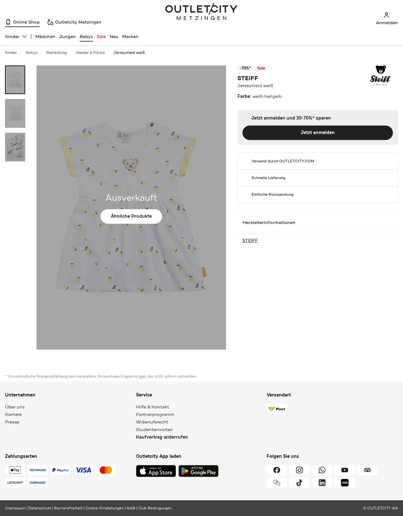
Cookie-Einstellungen (104, 508)
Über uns (15, 407)
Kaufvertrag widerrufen (162, 437)
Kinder (11, 52)
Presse (12, 422)
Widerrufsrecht (152, 422)
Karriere (13, 414)
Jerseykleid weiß (129, 52)
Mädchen (45, 36)
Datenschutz (39, 508)
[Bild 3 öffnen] (15, 147)
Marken (130, 36)
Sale (101, 36)
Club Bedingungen (155, 508)
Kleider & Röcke (90, 52)
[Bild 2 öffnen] (15, 113)
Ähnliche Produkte (131, 216)
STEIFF (247, 78)
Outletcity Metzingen (201, 12)
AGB (131, 508)
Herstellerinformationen (268, 222)
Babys (86, 36)
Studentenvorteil (154, 429)
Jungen (67, 36)
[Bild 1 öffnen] (15, 79)
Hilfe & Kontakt (152, 407)
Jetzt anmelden (318, 133)
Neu (114, 36)
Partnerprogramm (155, 414)
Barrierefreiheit (68, 508)
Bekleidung (56, 52)
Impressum (15, 508)
